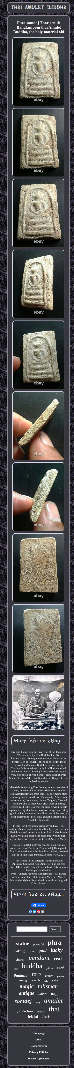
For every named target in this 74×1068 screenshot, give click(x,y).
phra (54, 942)
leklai (33, 1016)
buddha (32, 966)
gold (43, 950)
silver (42, 994)
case (16, 968)
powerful (38, 944)
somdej (23, 1001)
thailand (21, 975)
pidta (55, 980)
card (60, 968)
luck (46, 1017)
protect (60, 976)
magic (27, 986)
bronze (49, 976)
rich (38, 1002)
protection (25, 1011)
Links (38, 1039)
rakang (20, 951)
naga (54, 993)
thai (54, 1009)
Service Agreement (39, 1058)
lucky (57, 950)
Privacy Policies (38, 1052)
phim (49, 968)
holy (46, 981)
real (58, 958)
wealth (35, 980)
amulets (41, 1011)
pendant (39, 957)
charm (20, 959)
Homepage (38, 1033)
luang (23, 980)
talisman (48, 986)
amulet (53, 1000)
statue (22, 943)
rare (36, 974)
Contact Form (39, 1045)
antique (26, 993)
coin (32, 951)
